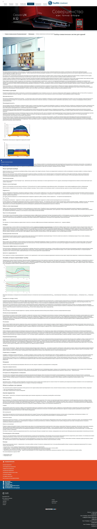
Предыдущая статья (8, 454)
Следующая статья (7, 455)
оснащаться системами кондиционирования (43, 227)
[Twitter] (54, 509)
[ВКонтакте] (53, 509)
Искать (32, 164)
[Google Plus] (55, 509)
